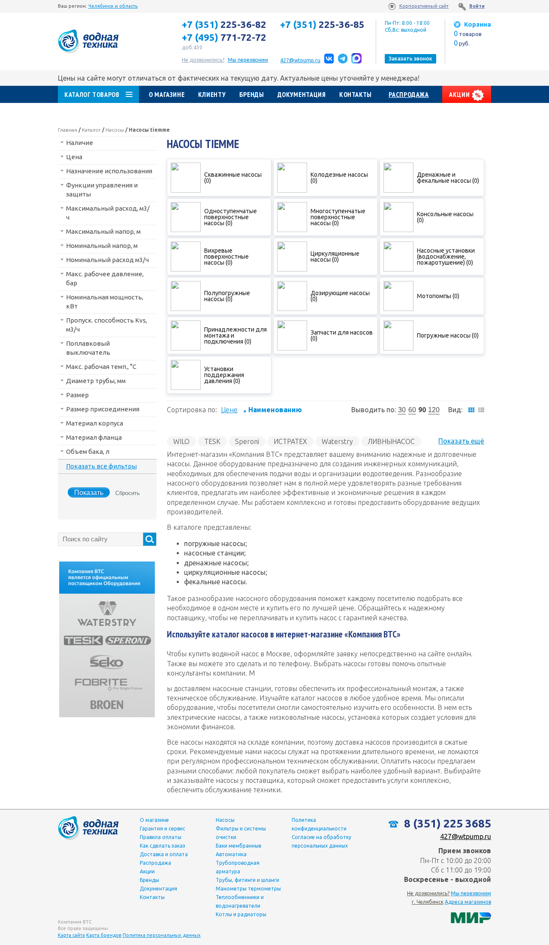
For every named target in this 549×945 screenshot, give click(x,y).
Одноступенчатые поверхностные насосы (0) (230, 217)
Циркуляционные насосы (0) (335, 256)
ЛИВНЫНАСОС (391, 441)
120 (434, 410)
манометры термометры (248, 888)
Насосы (115, 130)
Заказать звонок (410, 58)
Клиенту (212, 94)
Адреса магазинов (468, 902)
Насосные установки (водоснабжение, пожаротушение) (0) (446, 256)
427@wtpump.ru (300, 60)
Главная (67, 130)
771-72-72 (224, 37)
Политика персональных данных (162, 935)
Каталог (91, 130)
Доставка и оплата (164, 854)
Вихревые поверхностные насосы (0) (226, 256)
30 (402, 410)
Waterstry (337, 441)
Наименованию (272, 410)
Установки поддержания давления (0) (224, 374)
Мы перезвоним (471, 893)
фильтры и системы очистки (241, 833)
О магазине (166, 94)
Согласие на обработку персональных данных (321, 841)
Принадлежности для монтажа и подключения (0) (235, 335)
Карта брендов (103, 935)
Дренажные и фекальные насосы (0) (448, 177)
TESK (212, 441)
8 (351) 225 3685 (446, 823)
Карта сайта (71, 935)
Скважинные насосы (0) (233, 177)
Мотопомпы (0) (438, 296)
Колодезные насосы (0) (339, 177)
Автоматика (231, 854)
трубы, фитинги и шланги (247, 880)
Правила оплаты (160, 837)
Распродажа (408, 94)
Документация (302, 94)
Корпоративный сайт (424, 6)
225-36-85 (322, 24)
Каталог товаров (92, 94)
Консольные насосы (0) (445, 217)
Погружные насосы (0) (448, 335)
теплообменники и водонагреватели (240, 901)
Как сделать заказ (162, 845)
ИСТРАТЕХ (290, 441)
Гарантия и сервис (162, 828)
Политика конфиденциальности (319, 824)
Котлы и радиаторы (241, 914)
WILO (181, 441)
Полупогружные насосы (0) (227, 296)
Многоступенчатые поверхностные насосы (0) (338, 217)
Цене (229, 410)
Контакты (355, 94)
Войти (477, 6)
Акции (460, 94)
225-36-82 (224, 24)
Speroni (247, 441)
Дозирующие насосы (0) (340, 296)
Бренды (251, 94)
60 (412, 410)
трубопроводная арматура (237, 867)
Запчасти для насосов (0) (342, 335)
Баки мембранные (239, 845)
